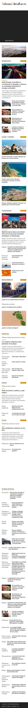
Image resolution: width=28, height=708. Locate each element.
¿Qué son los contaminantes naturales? (13, 299)
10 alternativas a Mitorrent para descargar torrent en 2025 (19, 686)
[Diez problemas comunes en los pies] (10, 424)
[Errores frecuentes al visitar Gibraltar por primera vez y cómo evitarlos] (14, 147)
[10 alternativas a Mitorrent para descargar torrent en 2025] (6, 684)
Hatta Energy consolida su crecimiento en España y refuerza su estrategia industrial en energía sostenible (17, 495)
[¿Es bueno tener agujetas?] (6, 449)
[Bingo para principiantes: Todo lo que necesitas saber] (4, 670)
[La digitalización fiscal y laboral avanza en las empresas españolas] (4, 578)
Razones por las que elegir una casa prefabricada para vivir (18, 407)
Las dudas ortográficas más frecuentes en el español (18, 650)
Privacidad (13, 706)
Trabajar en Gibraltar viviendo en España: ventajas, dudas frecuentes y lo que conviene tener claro (17, 514)
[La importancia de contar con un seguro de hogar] (6, 413)
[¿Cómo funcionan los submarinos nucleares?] (6, 262)
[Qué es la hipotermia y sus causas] (5, 443)
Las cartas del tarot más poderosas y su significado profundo (18, 657)
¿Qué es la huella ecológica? (10, 328)
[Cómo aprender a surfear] (6, 362)
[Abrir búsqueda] (24, 41)
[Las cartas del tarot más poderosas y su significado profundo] (6, 656)
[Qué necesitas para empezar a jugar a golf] (6, 369)
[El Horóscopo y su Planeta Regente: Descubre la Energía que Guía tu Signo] (6, 118)
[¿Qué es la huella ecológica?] (14, 318)
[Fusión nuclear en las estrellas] (6, 270)
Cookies (8, 706)
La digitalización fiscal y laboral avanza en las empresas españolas (16, 580)
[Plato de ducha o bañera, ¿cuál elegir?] (8, 386)
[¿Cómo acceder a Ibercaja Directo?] (6, 636)
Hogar (3, 388)
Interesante (4, 80)
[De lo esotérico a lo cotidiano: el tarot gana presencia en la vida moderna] (6, 109)
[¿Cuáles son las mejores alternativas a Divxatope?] (6, 692)
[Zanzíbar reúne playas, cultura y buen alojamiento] (4, 547)
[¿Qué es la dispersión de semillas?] (8, 304)
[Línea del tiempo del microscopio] (6, 255)
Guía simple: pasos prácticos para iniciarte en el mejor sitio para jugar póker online (16, 643)
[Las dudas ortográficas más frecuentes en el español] (6, 649)
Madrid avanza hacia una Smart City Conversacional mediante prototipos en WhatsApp (13, 234)
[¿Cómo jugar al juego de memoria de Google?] (6, 676)
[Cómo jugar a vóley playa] (6, 356)
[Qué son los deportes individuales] (6, 376)
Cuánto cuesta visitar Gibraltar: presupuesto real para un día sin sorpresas (11, 180)
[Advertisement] (14, 24)
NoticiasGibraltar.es (14, 704)
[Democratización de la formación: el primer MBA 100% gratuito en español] (5, 620)
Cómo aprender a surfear (18, 361)
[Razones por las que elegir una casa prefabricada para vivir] (6, 406)
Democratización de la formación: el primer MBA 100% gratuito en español (16, 622)
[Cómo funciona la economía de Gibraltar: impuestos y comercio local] (14, 51)
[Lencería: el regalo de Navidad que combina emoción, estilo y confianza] (6, 127)
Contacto (4, 706)
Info (18, 706)
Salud (3, 426)
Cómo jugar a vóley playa (19, 356)
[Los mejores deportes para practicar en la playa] (13, 337)
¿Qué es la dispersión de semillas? (12, 307)
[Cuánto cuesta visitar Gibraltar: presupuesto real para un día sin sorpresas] (14, 169)
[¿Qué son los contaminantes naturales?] (14, 290)
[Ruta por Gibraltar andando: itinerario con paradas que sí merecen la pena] (14, 193)
